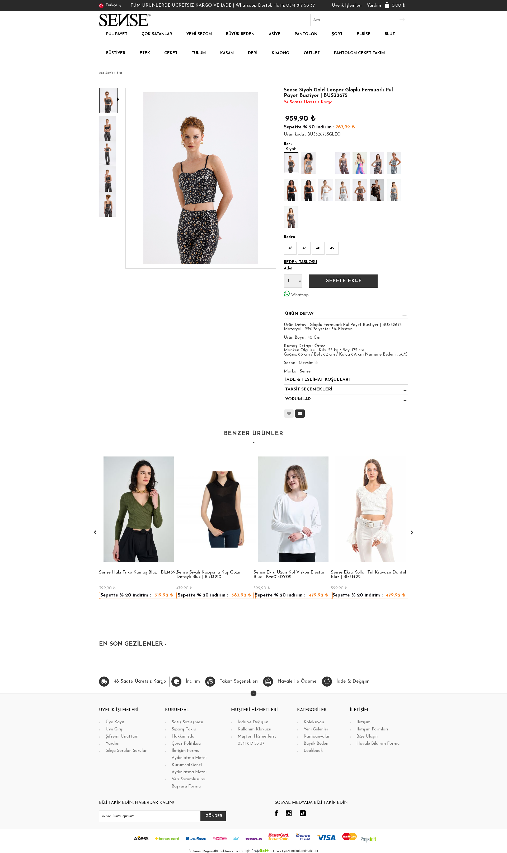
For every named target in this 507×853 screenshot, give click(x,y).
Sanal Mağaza (203, 851)
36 (290, 248)
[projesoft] (368, 839)
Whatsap (300, 295)
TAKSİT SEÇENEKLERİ (308, 389)
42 (332, 248)
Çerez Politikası (186, 744)
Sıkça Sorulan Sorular (126, 751)
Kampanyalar (317, 736)
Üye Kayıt (115, 722)
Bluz (119, 73)
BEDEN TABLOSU (300, 262)
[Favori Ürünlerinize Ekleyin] (289, 413)
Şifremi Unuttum (122, 736)
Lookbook (313, 751)
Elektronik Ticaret (232, 851)
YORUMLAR (298, 399)
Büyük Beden (316, 744)
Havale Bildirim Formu (378, 744)
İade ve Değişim (253, 722)
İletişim (363, 722)
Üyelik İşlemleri (347, 5)
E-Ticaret (276, 851)
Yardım (374, 5)
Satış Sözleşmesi (187, 722)
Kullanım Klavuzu (254, 729)
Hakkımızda (183, 736)
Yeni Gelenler (316, 729)
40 (318, 248)
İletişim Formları (372, 729)
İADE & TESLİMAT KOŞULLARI (317, 379)
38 (304, 248)
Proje (260, 851)
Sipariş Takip (184, 729)
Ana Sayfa (106, 73)
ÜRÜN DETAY (299, 314)
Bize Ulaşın (367, 736)
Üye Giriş (114, 729)
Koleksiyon (314, 722)
